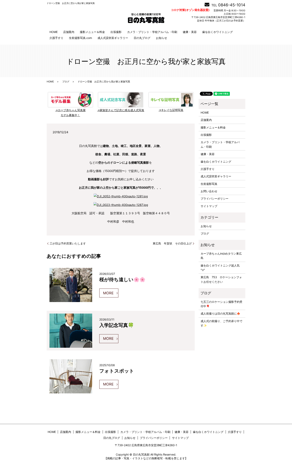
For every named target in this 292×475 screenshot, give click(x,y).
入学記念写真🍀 (116, 324)
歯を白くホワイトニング (217, 32)
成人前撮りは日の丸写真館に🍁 (220, 313)
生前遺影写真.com (80, 38)
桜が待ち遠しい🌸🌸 (122, 279)
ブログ (65, 81)
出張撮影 (116, 32)
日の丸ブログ (142, 38)
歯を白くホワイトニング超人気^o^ (220, 267)
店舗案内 (68, 32)
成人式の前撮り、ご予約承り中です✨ (221, 323)
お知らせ (161, 38)
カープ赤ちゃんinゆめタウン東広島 (221, 256)
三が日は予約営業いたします (68, 243)
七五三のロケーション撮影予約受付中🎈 (221, 304)
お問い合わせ (209, 191)
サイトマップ (209, 206)
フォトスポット (116, 370)
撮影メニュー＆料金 (92, 32)
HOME (53, 32)
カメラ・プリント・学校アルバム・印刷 (152, 32)
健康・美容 (190, 32)
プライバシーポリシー (214, 198)
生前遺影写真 (209, 183)
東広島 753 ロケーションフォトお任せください (221, 279)
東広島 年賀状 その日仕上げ (172, 243)
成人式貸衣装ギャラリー (113, 38)
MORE (108, 293)
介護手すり (56, 38)
